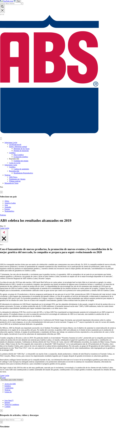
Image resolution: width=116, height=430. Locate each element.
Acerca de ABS (10, 384)
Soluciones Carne (11, 165)
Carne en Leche (14, 163)
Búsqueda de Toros (11, 183)
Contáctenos (9, 388)
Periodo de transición (21, 151)
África (7, 201)
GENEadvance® (15, 145)
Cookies (7, 407)
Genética (12, 153)
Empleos (8, 386)
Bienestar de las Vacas (21, 149)
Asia (6, 205)
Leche (7, 228)
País (18, 1)
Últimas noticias (15, 181)
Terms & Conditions (12, 405)
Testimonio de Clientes (17, 179)
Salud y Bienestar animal (18, 147)
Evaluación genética (21, 157)
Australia (8, 207)
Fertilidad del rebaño (21, 161)
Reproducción (14, 171)
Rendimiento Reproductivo (23, 173)
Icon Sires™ (9, 400)
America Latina (10, 203)
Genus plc (8, 392)
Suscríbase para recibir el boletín (12, 380)
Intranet (7, 402)
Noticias (7, 175)
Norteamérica (9, 211)
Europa (7, 209)
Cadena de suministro (21, 169)
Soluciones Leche (11, 142)
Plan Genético (19, 155)
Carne (2, 228)
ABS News (13, 177)
